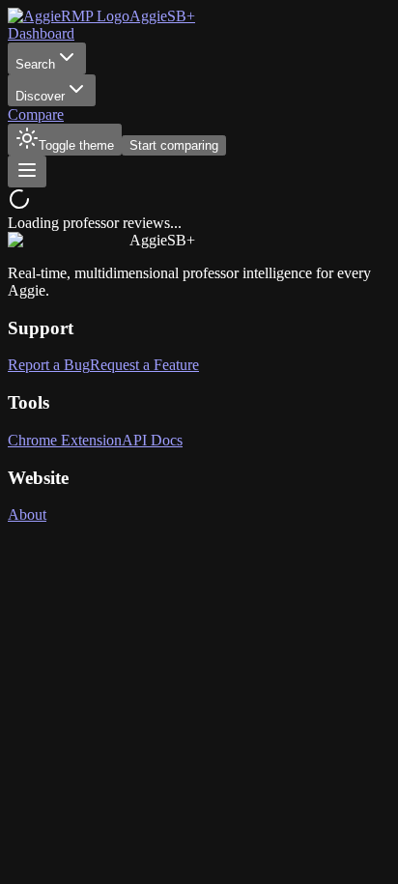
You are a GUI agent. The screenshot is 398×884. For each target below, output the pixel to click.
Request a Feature (144, 364)
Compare (36, 114)
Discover (40, 96)
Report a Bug (49, 364)
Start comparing (173, 145)
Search (35, 64)
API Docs (152, 440)
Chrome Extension (65, 440)
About (27, 514)
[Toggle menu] (27, 171)
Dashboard (41, 33)
